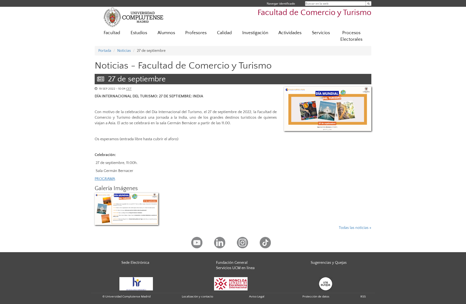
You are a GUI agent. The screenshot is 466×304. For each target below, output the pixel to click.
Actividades (289, 32)
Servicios (321, 32)
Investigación (255, 32)
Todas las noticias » (355, 228)
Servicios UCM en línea (235, 268)
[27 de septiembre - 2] (126, 209)
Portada (104, 50)
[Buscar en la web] (368, 3)
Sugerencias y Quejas (329, 262)
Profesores (196, 32)
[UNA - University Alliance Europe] (325, 283)
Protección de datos (315, 296)
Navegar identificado (281, 3)
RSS (363, 296)
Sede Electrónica (135, 262)
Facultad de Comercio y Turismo (314, 12)
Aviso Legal (256, 296)
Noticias (124, 50)
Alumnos (166, 32)
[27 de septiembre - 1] (327, 108)
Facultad (112, 32)
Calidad (224, 32)
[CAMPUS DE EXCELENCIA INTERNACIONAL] (231, 283)
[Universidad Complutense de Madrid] (133, 17)
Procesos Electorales (351, 36)
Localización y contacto (197, 296)
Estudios (139, 32)
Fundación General (232, 262)
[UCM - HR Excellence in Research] (136, 283)
